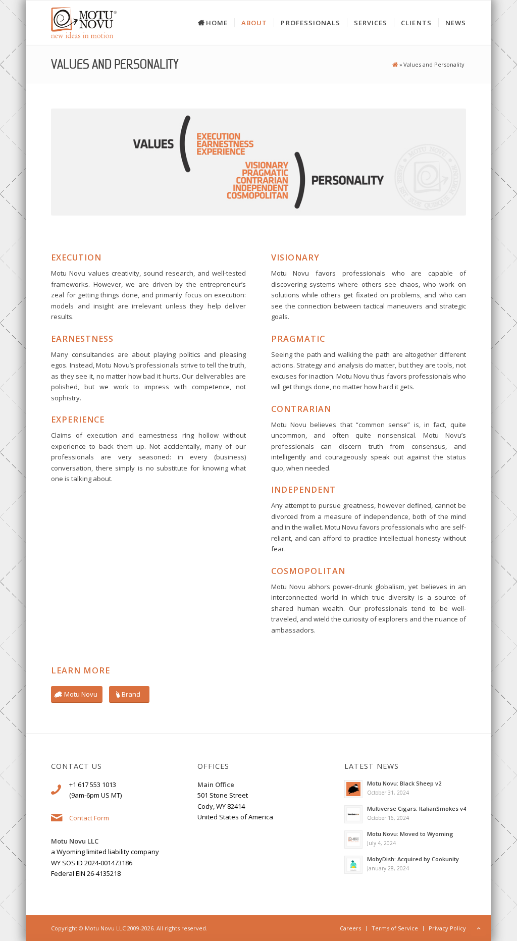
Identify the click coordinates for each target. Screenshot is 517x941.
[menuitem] (206, 23)
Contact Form (89, 817)
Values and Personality (115, 64)
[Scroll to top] (478, 928)
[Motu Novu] (394, 65)
